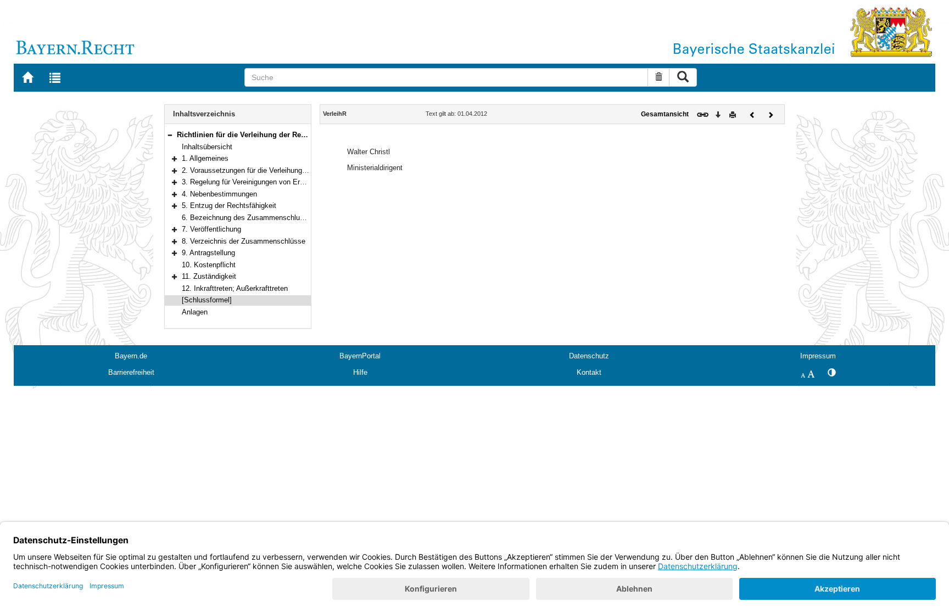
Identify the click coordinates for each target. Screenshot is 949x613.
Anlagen (195, 312)
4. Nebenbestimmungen (219, 194)
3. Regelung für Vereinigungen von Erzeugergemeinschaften (277, 182)
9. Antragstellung (208, 253)
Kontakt (589, 372)
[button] (169, 135)
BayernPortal (360, 356)
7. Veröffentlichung (211, 229)
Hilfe (360, 372)
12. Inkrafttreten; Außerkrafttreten (235, 288)
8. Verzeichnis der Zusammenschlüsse (243, 241)
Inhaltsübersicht (207, 147)
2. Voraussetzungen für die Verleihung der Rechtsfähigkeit (274, 170)
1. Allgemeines (205, 158)
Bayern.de (131, 356)
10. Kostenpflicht (209, 265)
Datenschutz (589, 356)
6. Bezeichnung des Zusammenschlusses (248, 217)
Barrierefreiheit (131, 372)
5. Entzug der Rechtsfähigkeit (229, 205)
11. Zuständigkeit (209, 276)
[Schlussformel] (207, 300)
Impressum (818, 356)
